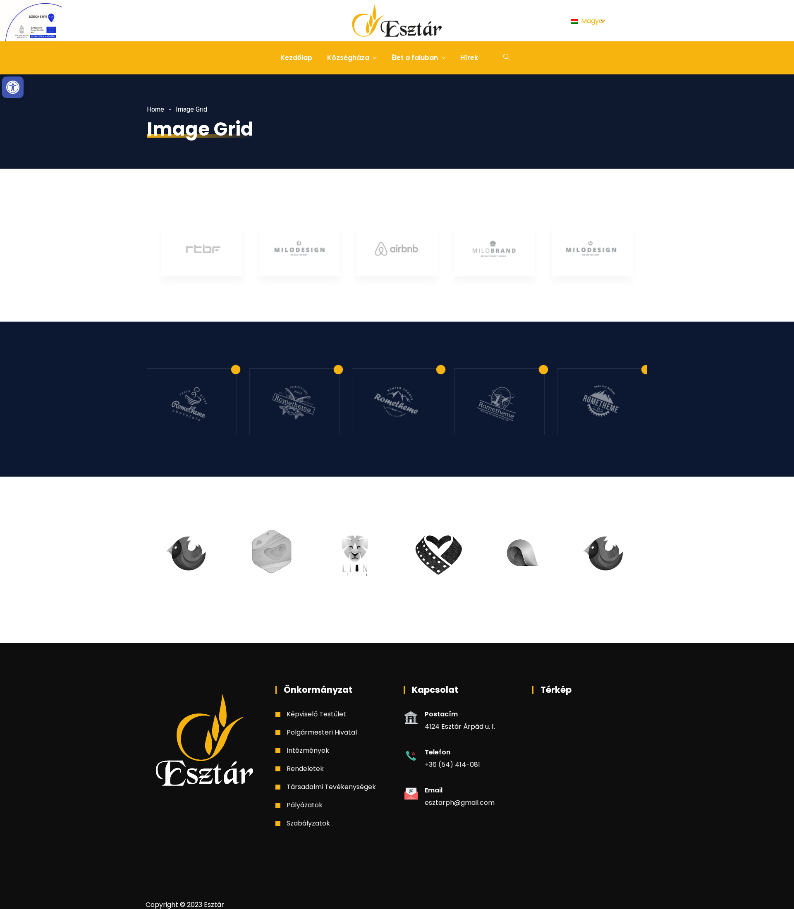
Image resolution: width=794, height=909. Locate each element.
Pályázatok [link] (305, 805)
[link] (13, 87)
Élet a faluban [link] (415, 57)
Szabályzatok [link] (308, 823)
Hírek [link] (469, 57)
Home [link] (155, 109)
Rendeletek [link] (305, 768)
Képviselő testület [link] (316, 714)
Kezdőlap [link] (296, 57)
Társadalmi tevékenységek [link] (331, 787)
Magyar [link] (592, 21)
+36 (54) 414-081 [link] (452, 764)
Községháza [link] (348, 57)
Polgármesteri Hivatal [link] (322, 732)
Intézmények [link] (308, 750)
